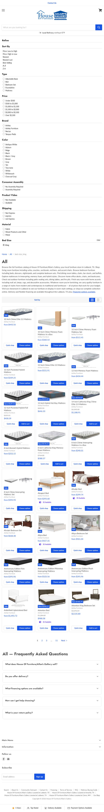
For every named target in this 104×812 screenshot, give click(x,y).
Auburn (8, 147)
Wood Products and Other (15, 232)
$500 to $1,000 (11, 103)
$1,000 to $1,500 (12, 106)
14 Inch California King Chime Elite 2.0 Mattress (84, 402)
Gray (7, 162)
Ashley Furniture (11, 128)
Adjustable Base (11, 79)
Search (6, 790)
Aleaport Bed (43, 493)
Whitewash (9, 174)
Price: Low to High (10, 51)
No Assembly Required (14, 187)
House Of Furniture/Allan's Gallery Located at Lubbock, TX (28, 793)
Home (4, 254)
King (7, 245)
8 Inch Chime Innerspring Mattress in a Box (82, 443)
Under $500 (10, 101)
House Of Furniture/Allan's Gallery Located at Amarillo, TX (73, 793)
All (11, 254)
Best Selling (7, 63)
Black (7, 153)
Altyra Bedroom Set (80, 533)
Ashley (8, 125)
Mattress (8, 90)
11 (56, 640)
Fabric (7, 229)
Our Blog (96, 795)
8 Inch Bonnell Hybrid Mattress (17, 448)
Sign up (39, 776)
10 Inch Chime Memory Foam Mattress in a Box (50, 333)
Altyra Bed (42, 535)
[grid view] (92, 300)
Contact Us (44, 790)
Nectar (8, 131)
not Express (10, 219)
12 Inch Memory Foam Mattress (85, 370)
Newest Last (7, 60)
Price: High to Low (10, 54)
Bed (6, 82)
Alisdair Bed (77, 489)
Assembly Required (12, 190)
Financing (53, 790)
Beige (7, 150)
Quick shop (10, 345)
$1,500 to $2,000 (12, 109)
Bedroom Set (10, 85)
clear (98, 240)
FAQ (76, 790)
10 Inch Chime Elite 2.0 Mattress (17, 319)
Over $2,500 (10, 115)
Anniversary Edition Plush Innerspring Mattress (82, 569)
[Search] (98, 27)
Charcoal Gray (10, 176)
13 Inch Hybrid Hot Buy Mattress (51, 403)
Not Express (10, 213)
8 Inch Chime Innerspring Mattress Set (14, 493)
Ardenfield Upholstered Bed (15, 610)
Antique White (11, 144)
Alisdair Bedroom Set (13, 530)
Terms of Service (66, 790)
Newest (6, 57)
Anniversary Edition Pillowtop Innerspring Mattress (50, 569)
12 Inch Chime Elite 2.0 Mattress (51, 365)
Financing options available (84, 292)
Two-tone (9, 168)
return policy (26, 718)
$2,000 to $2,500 (12, 112)
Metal (7, 235)
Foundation (9, 88)
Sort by (37, 300)
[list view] (98, 300)
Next (63, 640)
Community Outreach (29, 790)
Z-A (4, 69)
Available (8, 203)
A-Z (4, 66)
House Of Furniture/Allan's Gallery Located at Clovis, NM (70, 795)
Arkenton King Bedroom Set (83, 605)
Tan (6, 165)
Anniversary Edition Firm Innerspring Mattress (14, 569)
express (8, 216)
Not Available (10, 200)
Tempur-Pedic (10, 134)
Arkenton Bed (43, 610)
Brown (8, 159)
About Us (15, 790)
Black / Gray (10, 156)
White (7, 171)
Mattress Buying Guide (89, 790)
